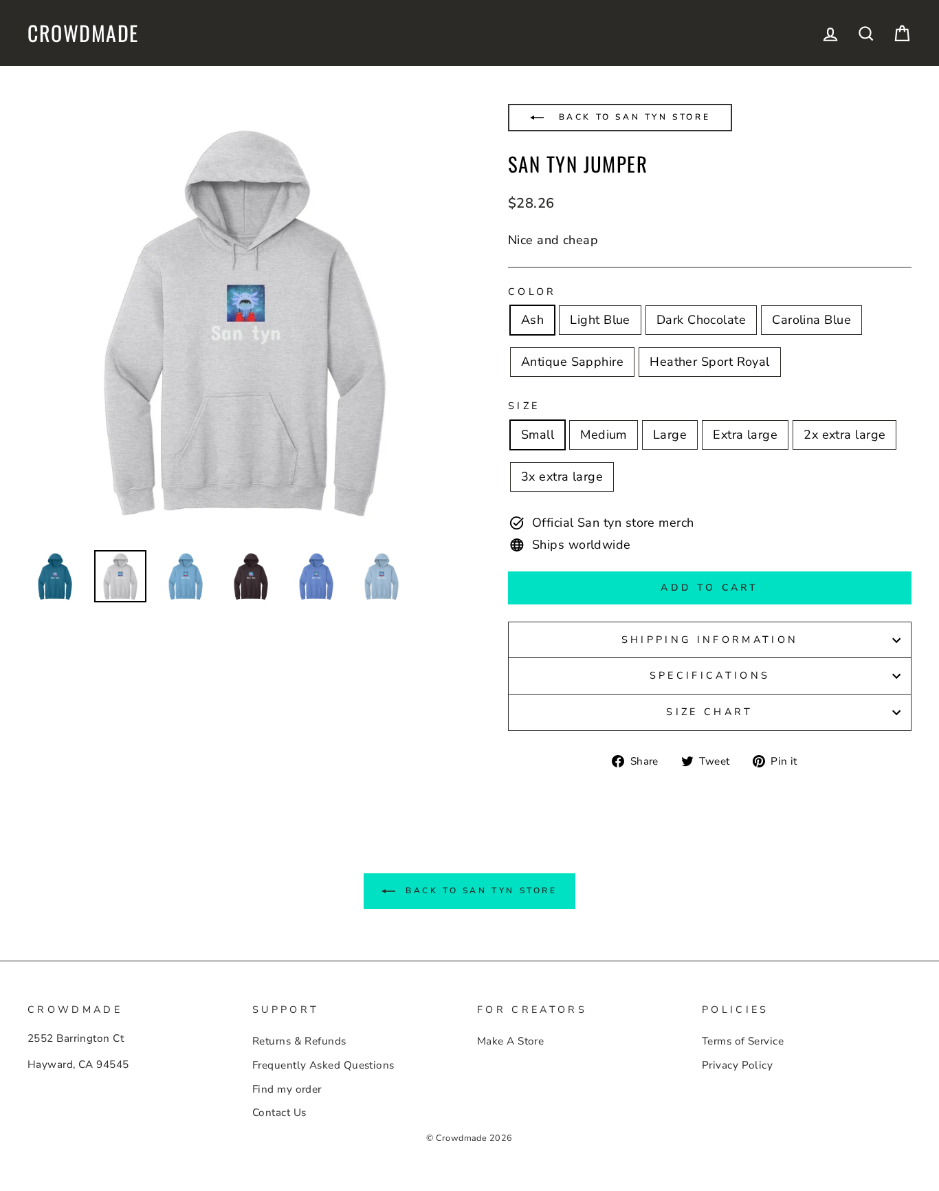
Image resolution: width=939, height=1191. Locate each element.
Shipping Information (709, 639)
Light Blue (600, 320)
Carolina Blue (811, 320)
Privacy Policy (737, 1065)
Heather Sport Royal (710, 361)
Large (670, 434)
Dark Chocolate (701, 320)
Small (537, 434)
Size (524, 406)
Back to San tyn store (632, 116)
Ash (532, 320)
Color (532, 291)
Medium (603, 434)
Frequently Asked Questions (323, 1065)
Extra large (745, 434)
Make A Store (510, 1041)
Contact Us (279, 1112)
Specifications (710, 675)
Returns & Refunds (299, 1041)
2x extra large (844, 434)
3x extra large (562, 476)
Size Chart (709, 712)
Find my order (287, 1089)
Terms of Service (743, 1041)
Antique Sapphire (572, 361)
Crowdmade (83, 33)
